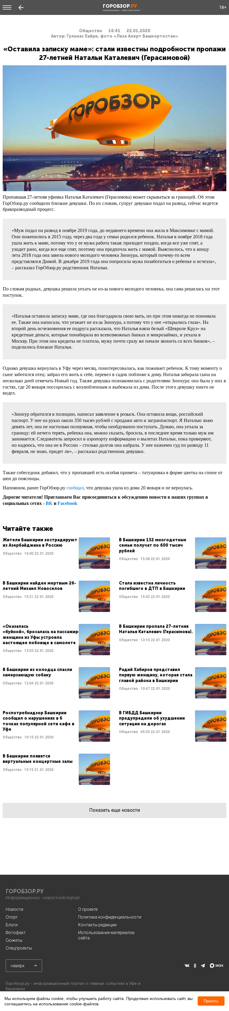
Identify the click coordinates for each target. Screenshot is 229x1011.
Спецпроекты (19, 948)
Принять (211, 1001)
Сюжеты (14, 940)
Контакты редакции (97, 924)
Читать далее (56, 553)
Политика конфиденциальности (109, 917)
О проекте (88, 909)
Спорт (12, 917)
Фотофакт (16, 932)
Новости (14, 909)
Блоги (12, 924)
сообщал (75, 487)
